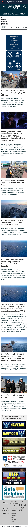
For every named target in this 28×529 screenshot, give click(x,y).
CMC (10, 69)
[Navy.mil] (14, 424)
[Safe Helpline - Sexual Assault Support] (14, 492)
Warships (13, 11)
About (25, 28)
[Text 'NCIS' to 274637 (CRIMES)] (14, 478)
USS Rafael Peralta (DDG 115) (5, 20)
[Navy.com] (14, 433)
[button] (13, 3)
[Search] (24, 6)
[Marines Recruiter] (14, 450)
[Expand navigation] (3, 6)
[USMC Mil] (14, 441)
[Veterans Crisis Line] (14, 459)
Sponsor (18, 69)
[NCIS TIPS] (14, 467)
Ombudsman (18, 59)
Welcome (19, 28)
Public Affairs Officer (10, 60)
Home (13, 28)
